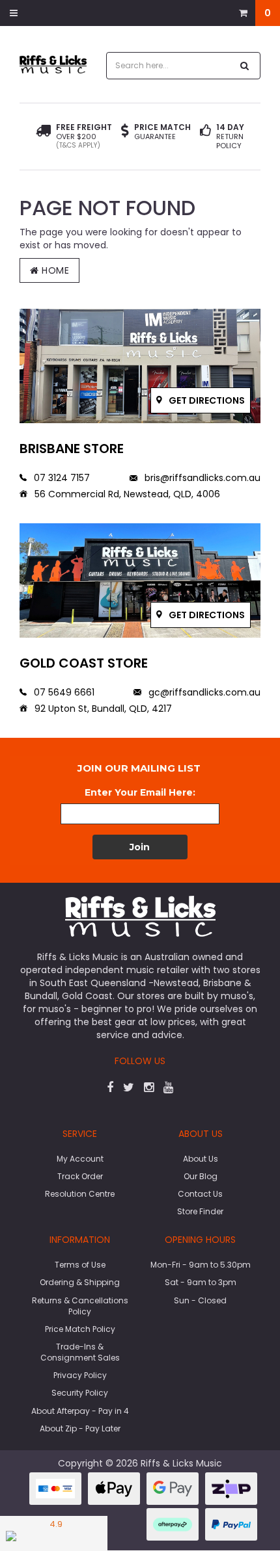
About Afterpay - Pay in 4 (80, 1410)
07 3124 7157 (60, 477)
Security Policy (79, 1392)
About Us (200, 1158)
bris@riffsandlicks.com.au (201, 477)
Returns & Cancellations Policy (80, 1306)
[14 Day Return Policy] (205, 136)
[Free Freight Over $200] (43, 136)
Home (54, 270)
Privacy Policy (80, 1375)
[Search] (245, 65)
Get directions (206, 400)
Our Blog (200, 1176)
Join (140, 847)
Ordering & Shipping (80, 1282)
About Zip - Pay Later (80, 1428)
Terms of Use (80, 1264)
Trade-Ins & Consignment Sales (80, 1352)
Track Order (80, 1176)
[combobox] (169, 65)
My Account (80, 1158)
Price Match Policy (80, 1329)
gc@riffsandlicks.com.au (203, 692)
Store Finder (200, 1211)
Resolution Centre (80, 1193)
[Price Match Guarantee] (125, 132)
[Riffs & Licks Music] (53, 63)
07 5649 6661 (62, 692)
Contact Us (200, 1193)
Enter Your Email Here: (140, 792)
